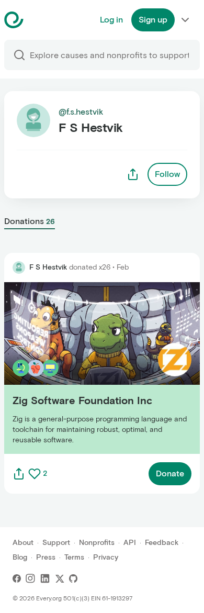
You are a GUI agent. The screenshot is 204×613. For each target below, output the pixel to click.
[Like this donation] (34, 473)
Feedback (161, 542)
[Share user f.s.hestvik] (133, 174)
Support (56, 542)
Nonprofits (97, 542)
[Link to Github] (73, 578)
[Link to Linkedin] (45, 578)
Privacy (105, 557)
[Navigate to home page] (40, 20)
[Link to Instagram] (30, 578)
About (23, 542)
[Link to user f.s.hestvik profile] (19, 267)
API (129, 542)
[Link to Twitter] (59, 578)
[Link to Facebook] (17, 578)
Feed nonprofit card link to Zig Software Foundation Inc (81, 367)
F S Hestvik (48, 267)
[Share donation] (19, 473)
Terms (74, 557)
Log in (111, 20)
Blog (20, 557)
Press (45, 557)
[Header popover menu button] (185, 20)
